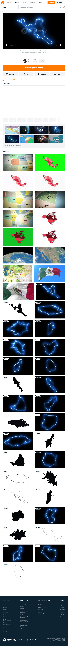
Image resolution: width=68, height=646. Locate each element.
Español (60, 606)
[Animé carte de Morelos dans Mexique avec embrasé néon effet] (50, 459)
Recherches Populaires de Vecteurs (24, 615)
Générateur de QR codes (7, 629)
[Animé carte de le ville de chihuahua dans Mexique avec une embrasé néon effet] (50, 365)
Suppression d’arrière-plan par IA (6, 625)
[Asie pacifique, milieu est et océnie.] (17, 272)
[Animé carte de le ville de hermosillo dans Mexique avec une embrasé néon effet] (18, 346)
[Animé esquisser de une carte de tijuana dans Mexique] (18, 477)
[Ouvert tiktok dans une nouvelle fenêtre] (30, 639)
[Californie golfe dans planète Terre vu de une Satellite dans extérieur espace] (50, 255)
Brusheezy (5, 604)
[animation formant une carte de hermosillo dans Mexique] (50, 477)
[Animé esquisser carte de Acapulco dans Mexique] (18, 496)
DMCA (21, 608)
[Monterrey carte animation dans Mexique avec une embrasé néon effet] (50, 384)
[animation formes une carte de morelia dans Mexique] (18, 534)
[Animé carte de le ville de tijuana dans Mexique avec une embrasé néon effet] (50, 309)
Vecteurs (8, 3)
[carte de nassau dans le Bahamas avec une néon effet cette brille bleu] (18, 440)
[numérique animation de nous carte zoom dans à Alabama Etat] (18, 217)
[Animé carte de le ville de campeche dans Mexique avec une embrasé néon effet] (18, 402)
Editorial (32, 3)
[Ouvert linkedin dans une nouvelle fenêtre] (24, 639)
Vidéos (24, 3)
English (60, 604)
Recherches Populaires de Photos (24, 621)
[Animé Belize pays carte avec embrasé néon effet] (50, 328)
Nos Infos (40, 609)
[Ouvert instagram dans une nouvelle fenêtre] (22, 639)
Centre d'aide (41, 604)
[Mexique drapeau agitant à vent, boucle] (18, 290)
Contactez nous (41, 606)
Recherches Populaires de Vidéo (24, 626)
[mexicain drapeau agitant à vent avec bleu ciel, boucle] (49, 272)
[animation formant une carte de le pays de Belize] (50, 496)
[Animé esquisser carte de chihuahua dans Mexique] (18, 571)
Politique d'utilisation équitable (55, 641)
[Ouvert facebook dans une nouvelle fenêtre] (19, 639)
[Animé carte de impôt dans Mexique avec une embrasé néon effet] (50, 346)
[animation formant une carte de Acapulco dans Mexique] (18, 309)
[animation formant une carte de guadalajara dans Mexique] (18, 515)
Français (60, 613)
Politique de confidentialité (57, 640)
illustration (22, 119)
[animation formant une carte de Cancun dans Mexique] (50, 440)
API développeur (7, 616)
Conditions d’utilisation (58, 639)
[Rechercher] (60, 7)
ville (5, 119)
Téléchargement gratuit (34, 68)
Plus (40, 3)
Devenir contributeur (40, 611)
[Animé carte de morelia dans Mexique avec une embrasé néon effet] (18, 328)
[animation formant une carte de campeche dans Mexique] (18, 459)
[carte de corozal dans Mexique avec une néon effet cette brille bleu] (50, 552)
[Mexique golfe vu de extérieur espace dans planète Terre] (18, 255)
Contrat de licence (23, 604)
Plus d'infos (7, 83)
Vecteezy (5, 606)
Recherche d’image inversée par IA (7, 620)
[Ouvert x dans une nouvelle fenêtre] (32, 639)
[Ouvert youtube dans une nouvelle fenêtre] (35, 639)
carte (30, 119)
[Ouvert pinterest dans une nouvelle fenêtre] (27, 639)
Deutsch (60, 611)
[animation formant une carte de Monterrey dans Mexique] (18, 384)
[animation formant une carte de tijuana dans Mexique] (18, 421)
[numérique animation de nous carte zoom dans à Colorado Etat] (18, 161)
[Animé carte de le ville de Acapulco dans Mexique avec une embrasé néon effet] (50, 290)
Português (61, 609)
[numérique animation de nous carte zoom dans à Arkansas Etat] (18, 199)
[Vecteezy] (2, 2)
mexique (12, 119)
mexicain (37, 119)
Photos (17, 3)
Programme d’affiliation (23, 610)
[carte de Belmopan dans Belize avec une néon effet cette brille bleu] (50, 421)
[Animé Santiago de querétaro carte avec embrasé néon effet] (50, 402)
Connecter (59, 2)
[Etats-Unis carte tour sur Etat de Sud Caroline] (50, 199)
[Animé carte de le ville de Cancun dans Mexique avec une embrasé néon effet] (18, 365)
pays (45, 119)
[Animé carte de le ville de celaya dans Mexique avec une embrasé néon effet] (50, 515)
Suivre (42, 61)
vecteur (52, 119)
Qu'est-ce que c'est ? (17, 79)
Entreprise (5, 611)
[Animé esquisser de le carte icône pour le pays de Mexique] (50, 534)
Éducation (5, 613)
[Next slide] (61, 119)
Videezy (5, 609)
